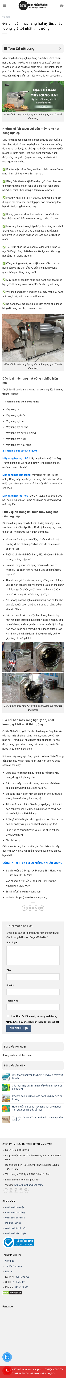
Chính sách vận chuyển (15, 1233)
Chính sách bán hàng (15, 1212)
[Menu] (4, 5)
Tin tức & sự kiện (13, 1266)
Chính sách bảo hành (15, 1217)
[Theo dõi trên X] (21, 1190)
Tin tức (6, 17)
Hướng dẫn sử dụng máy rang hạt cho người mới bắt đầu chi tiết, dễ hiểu (36, 1108)
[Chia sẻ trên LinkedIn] (41, 908)
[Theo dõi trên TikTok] (16, 1190)
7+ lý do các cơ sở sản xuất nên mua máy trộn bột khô (37, 1119)
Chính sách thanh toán (15, 1228)
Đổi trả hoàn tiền (13, 1223)
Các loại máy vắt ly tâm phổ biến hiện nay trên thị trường (37, 1087)
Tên (9, 970)
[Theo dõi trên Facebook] (6, 1190)
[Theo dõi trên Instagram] (11, 1190)
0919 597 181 (18, 1282)
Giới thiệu (9, 1261)
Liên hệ (8, 1271)
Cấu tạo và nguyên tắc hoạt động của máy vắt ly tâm (37, 1077)
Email (10, 985)
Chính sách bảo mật (14, 1207)
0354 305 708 (22, 1277)
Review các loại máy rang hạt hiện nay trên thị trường (37, 1098)
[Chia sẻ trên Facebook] (24, 908)
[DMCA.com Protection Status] (12, 1292)
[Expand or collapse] (60, 48)
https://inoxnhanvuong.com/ (28, 1185)
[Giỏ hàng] (62, 5)
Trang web (12, 1000)
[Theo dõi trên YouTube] (26, 1190)
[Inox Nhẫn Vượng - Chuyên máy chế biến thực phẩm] (33, 5)
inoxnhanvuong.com (32, 1369)
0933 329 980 (21, 1287)
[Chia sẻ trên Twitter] (30, 908)
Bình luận (12, 942)
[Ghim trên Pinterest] (36, 908)
